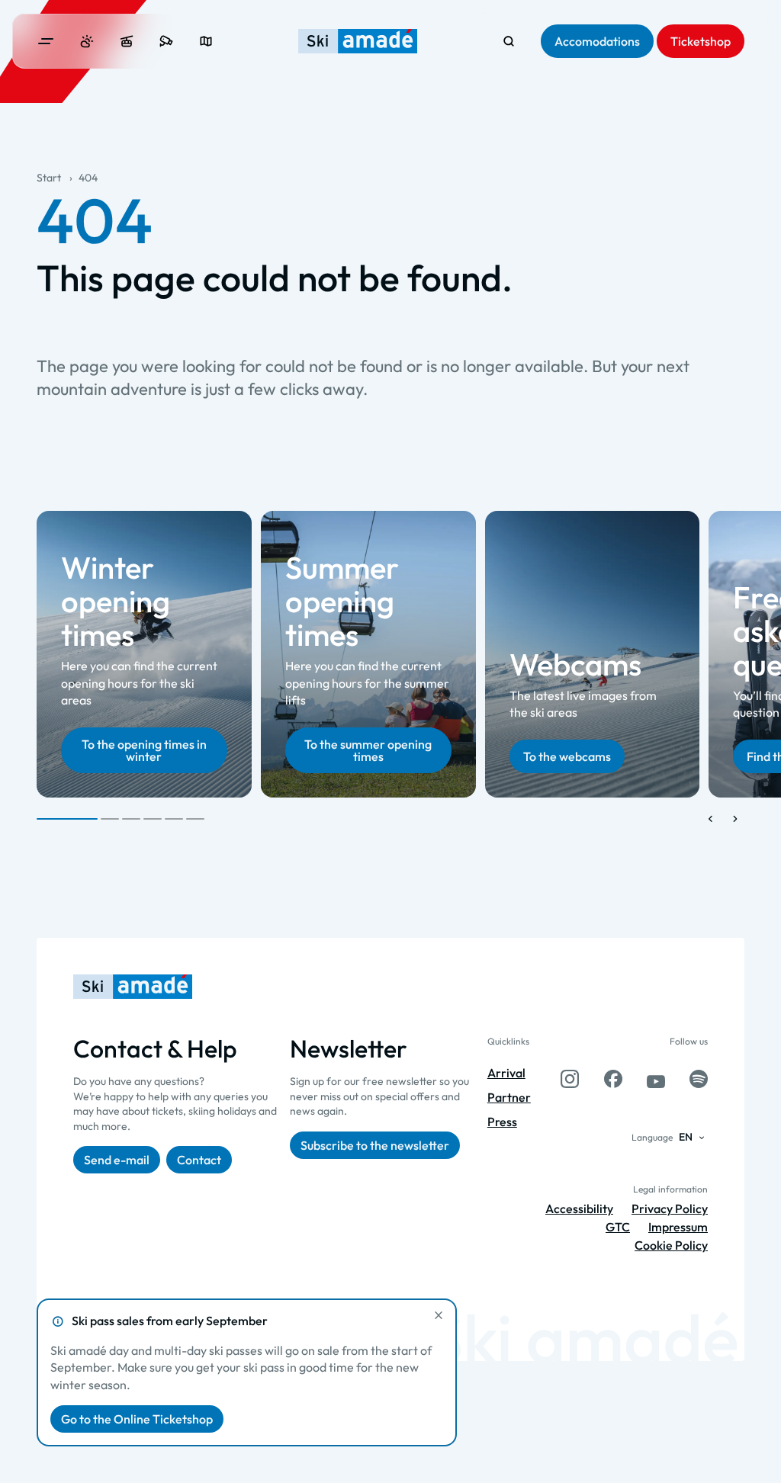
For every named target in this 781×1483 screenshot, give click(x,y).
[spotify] (698, 1078)
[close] (438, 1315)
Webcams (575, 664)
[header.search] (508, 41)
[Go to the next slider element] (735, 819)
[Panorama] (206, 41)
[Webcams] (166, 41)
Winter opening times (115, 601)
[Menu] (46, 41)
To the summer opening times (368, 750)
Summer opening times (342, 601)
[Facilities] (126, 41)
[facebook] (613, 1078)
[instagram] (570, 1078)
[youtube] (656, 1078)
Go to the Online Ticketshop (137, 1419)
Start (49, 178)
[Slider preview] (711, 819)
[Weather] (87, 41)
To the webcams (567, 756)
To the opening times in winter (144, 750)
